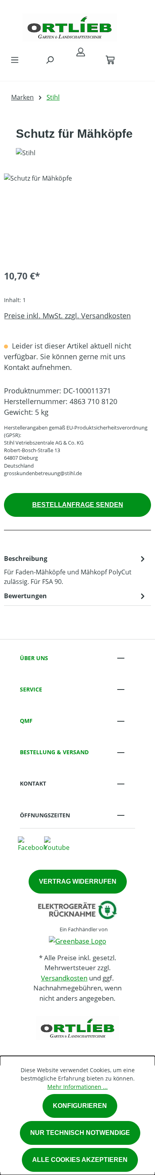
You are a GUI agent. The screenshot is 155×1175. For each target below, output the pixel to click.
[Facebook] (32, 844)
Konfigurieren (80, 1105)
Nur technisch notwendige (80, 1132)
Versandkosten (64, 977)
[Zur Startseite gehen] (69, 25)
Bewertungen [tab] (25, 595)
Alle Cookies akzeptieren (80, 1159)
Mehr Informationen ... (77, 1086)
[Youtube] (57, 844)
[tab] (75, 569)
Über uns (34, 658)
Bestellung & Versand (54, 752)
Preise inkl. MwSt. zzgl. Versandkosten (67, 315)
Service (31, 689)
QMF (26, 720)
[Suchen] (49, 59)
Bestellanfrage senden (77, 504)
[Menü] (14, 59)
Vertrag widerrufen (77, 881)
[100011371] (77, 218)
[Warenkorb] (110, 59)
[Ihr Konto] (80, 52)
